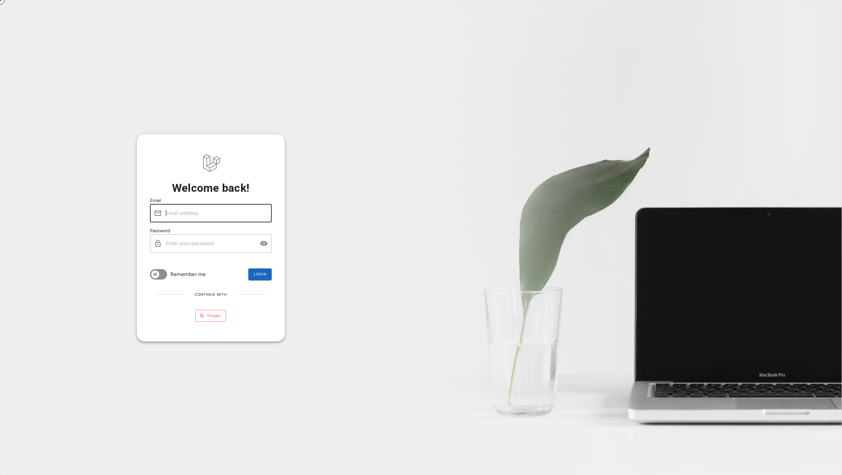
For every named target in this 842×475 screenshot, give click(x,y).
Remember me (188, 274)
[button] (264, 243)
